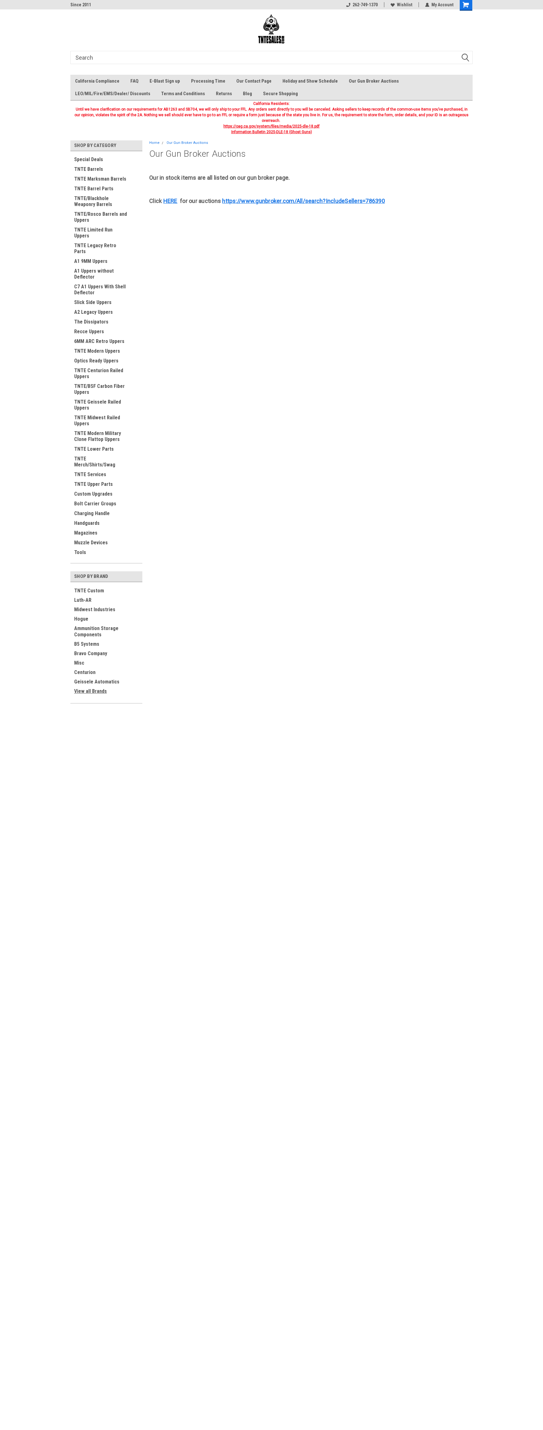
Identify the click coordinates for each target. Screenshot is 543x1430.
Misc (79, 663)
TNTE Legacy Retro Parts (95, 248)
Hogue (81, 619)
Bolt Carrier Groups (95, 504)
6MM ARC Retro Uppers (99, 341)
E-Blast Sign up (165, 81)
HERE (170, 201)
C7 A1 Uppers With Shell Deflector (100, 290)
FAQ (134, 81)
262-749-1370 (365, 4)
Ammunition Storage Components (96, 631)
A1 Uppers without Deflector (94, 274)
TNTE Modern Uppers (97, 351)
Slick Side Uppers (93, 302)
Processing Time (208, 81)
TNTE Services (90, 474)
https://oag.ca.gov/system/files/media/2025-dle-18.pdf (271, 126)
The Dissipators (91, 322)
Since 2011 (80, 4)
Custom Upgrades (93, 494)
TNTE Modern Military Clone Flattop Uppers (97, 436)
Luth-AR (82, 600)
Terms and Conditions (183, 93)
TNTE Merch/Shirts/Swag (94, 462)
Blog (247, 93)
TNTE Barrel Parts (93, 189)
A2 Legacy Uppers (93, 312)
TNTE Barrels (88, 169)
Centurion (85, 672)
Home (154, 143)
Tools (80, 552)
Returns (224, 93)
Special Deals (88, 159)
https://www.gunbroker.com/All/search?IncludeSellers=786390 (303, 201)
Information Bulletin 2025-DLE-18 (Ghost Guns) (271, 132)
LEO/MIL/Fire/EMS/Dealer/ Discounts (112, 93)
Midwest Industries (94, 609)
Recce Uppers (89, 331)
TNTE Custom (89, 591)
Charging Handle (92, 513)
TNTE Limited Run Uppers (93, 233)
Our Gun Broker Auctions (374, 81)
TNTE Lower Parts (94, 449)
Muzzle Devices (91, 543)
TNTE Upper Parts (93, 484)
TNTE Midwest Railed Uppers (97, 421)
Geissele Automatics (96, 682)
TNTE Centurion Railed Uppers (98, 373)
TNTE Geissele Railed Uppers (97, 405)
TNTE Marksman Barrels (100, 179)
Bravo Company (90, 653)
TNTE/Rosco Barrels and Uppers (100, 217)
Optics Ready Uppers (96, 361)
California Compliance (97, 81)
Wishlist (404, 4)
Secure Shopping (280, 93)
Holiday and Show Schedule (310, 81)
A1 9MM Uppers (90, 261)
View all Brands (90, 691)
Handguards (87, 523)
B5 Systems (86, 644)
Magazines (85, 533)
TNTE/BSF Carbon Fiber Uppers (99, 389)
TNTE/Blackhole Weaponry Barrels (93, 201)
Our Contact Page (254, 81)
